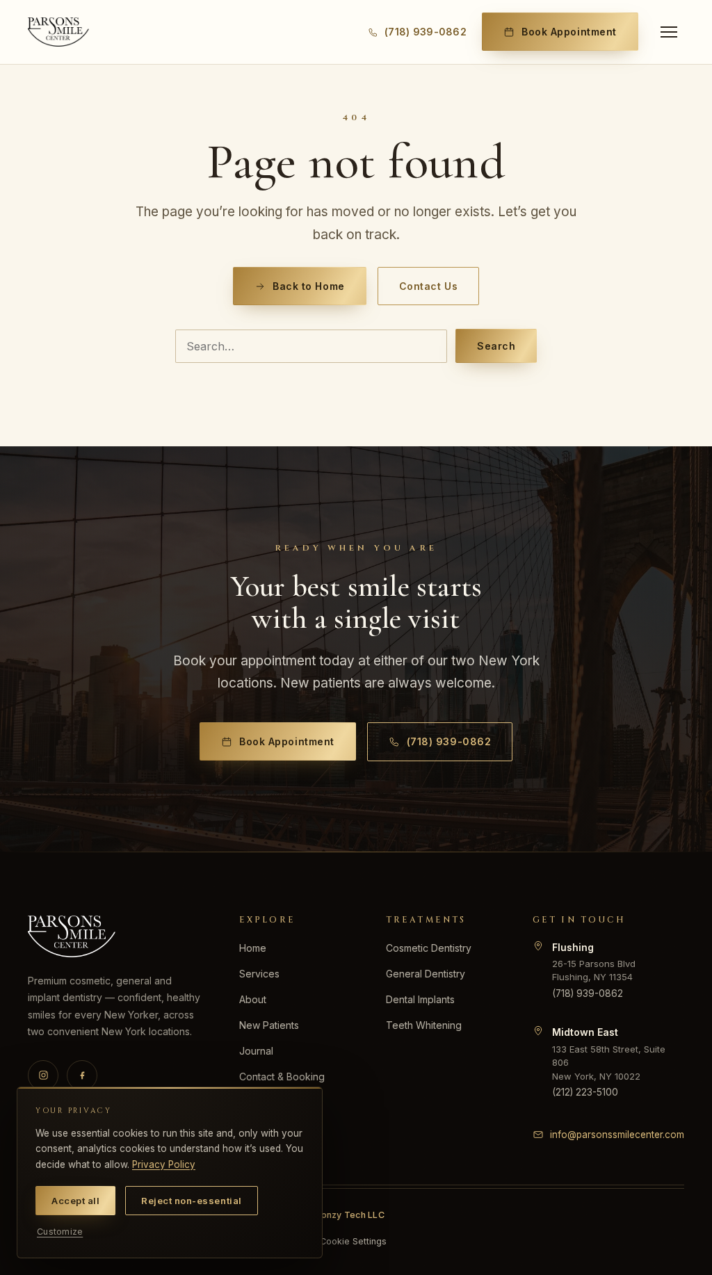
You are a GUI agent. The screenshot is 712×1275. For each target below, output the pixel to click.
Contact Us (428, 286)
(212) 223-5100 (585, 1092)
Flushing (573, 947)
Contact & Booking (282, 1076)
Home (252, 948)
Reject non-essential (191, 1200)
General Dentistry (425, 974)
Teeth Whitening (424, 1025)
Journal (256, 1051)
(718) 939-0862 (449, 741)
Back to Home (309, 286)
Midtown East (585, 1032)
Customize (60, 1231)
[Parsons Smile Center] (58, 32)
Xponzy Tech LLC (347, 1215)
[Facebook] (82, 1075)
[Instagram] (43, 1075)
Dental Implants (420, 999)
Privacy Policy (163, 1164)
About (252, 999)
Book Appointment (569, 32)
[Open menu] (669, 32)
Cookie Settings (353, 1241)
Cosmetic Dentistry (428, 948)
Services (259, 974)
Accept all (75, 1200)
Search (496, 346)
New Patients (269, 1025)
